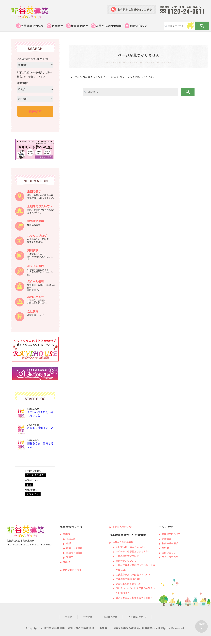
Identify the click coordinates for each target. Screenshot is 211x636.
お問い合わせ (138, 26)
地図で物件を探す (72, 569)
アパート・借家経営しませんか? (133, 551)
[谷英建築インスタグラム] (35, 379)
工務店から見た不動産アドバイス (133, 574)
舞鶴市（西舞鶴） (75, 552)
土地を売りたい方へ (39, 206)
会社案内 (32, 311)
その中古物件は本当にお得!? (131, 546)
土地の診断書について (127, 556)
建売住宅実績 (35, 221)
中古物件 (87, 617)
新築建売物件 (79, 26)
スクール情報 (35, 281)
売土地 (68, 617)
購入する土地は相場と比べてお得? (134, 597)
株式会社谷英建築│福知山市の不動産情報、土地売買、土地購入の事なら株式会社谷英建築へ (99, 628)
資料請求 (32, 250)
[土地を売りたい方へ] (19, 215)
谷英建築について (32, 26)
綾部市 (69, 543)
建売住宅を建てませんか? (129, 583)
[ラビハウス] (35, 360)
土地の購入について (126, 560)
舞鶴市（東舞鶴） (75, 548)
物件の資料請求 (170, 543)
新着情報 (166, 538)
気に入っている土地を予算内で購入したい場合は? (135, 591)
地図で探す (34, 191)
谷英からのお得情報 (109, 26)
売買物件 (57, 26)
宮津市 (69, 557)
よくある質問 (35, 266)
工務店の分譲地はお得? (128, 579)
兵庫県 (66, 561)
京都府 (66, 534)
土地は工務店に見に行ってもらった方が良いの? (135, 567)
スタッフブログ (37, 236)
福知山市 (70, 538)
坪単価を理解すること (40, 427)
